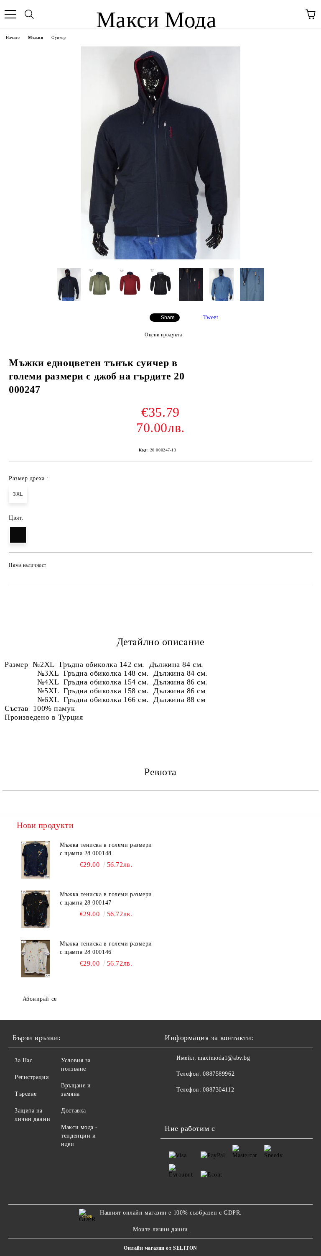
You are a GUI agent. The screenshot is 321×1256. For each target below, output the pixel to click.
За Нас (23, 1060)
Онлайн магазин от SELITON (160, 1248)
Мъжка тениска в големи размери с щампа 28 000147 (106, 898)
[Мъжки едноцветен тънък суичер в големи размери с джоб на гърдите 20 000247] (160, 257)
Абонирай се (40, 999)
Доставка (73, 1110)
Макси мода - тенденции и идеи (79, 1135)
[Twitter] (194, 1106)
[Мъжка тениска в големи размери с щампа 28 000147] (35, 909)
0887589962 (218, 1074)
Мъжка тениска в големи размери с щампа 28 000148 (106, 849)
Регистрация (31, 1077)
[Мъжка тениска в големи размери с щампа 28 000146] (35, 958)
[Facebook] (175, 1106)
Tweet (211, 317)
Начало (13, 37)
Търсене (26, 1094)
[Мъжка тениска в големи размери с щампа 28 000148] (35, 860)
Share (168, 317)
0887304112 (218, 1090)
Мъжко (35, 37)
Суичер (58, 37)
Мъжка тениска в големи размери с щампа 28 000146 (106, 948)
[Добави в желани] (300, 566)
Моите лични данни (160, 1229)
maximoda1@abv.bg (224, 1058)
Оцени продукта (163, 335)
